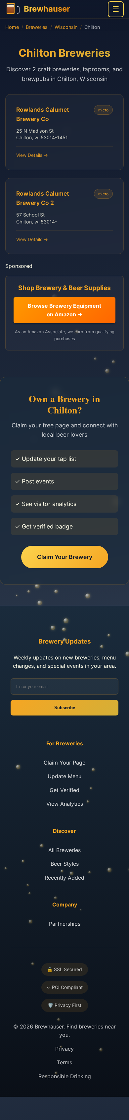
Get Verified (64, 790)
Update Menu (64, 776)
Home (12, 27)
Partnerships (64, 923)
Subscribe (64, 707)
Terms (64, 1062)
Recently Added (64, 877)
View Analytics (64, 803)
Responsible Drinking (64, 1076)
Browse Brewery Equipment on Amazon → (64, 310)
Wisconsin (66, 27)
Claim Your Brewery (64, 556)
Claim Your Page (64, 762)
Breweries (37, 27)
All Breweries (64, 850)
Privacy (64, 1048)
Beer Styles (65, 863)
